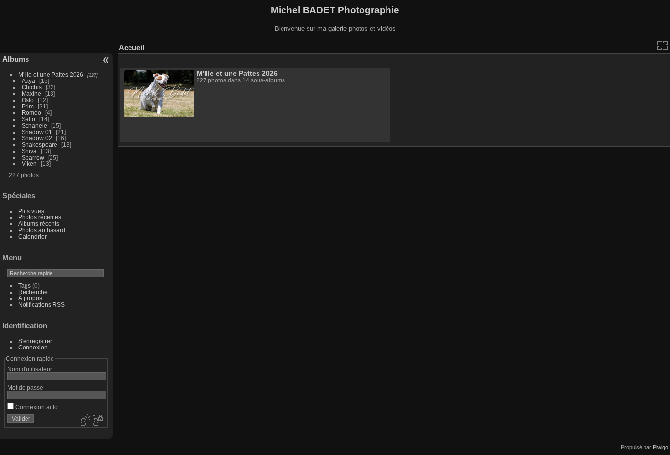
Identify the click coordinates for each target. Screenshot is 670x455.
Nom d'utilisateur (29, 369)
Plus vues (31, 211)
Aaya (28, 81)
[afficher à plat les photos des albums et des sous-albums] (662, 45)
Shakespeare (39, 144)
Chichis (32, 87)
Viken (29, 164)
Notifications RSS (41, 304)
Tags (24, 285)
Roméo (31, 112)
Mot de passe (25, 387)
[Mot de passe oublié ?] (97, 420)
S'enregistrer (35, 341)
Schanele (34, 125)
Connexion (33, 347)
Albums (15, 59)
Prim (28, 106)
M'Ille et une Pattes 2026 (50, 74)
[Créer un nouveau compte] (84, 420)
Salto (28, 119)
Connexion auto (36, 407)
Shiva (29, 151)
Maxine (31, 93)
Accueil (131, 47)
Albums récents (38, 223)
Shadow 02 (37, 138)
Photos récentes (39, 217)
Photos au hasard (41, 230)
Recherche (33, 292)
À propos (30, 298)
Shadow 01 (37, 132)
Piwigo (660, 447)
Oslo (28, 100)
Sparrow (33, 157)
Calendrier (32, 236)
